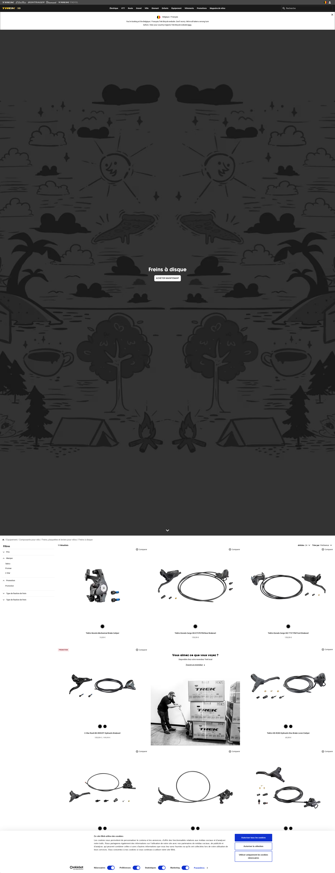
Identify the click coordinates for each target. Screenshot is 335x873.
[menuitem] (114, 8)
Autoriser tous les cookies (253, 837)
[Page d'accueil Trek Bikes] (8, 2)
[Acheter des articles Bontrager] (36, 2)
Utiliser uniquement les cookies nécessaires (253, 856)
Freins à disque (86, 539)
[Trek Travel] (68, 2)
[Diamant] (51, 2)
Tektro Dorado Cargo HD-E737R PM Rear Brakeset (195, 633)
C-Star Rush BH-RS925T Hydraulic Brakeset (102, 733)
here (189, 25)
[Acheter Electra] (21, 2)
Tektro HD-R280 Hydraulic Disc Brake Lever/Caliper (288, 733)
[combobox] (307, 8)
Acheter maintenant (167, 278)
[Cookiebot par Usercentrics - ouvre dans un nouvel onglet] (76, 868)
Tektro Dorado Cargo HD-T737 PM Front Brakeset (288, 633)
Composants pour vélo (29, 539)
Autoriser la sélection (253, 846)
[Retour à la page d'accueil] (3, 539)
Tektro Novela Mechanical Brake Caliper (102, 633)
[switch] (136, 868)
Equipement (11, 539)
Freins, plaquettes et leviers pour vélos (59, 539)
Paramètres (199, 868)
